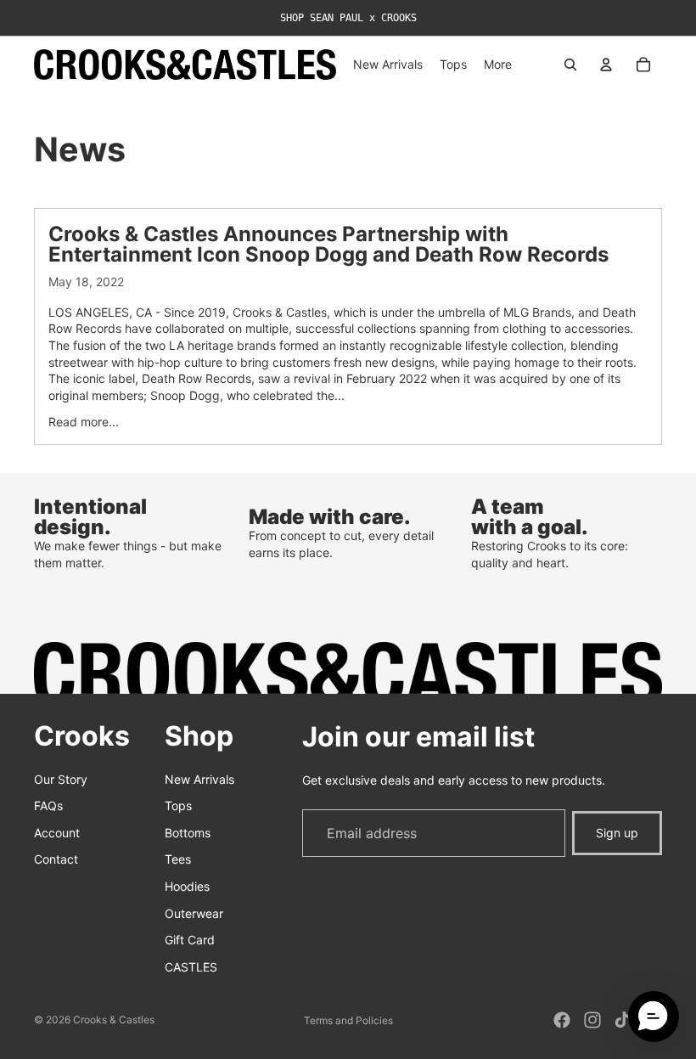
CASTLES (191, 967)
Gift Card (190, 939)
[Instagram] (592, 1020)
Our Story (60, 779)
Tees (178, 859)
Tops (178, 805)
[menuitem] (497, 64)
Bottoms (187, 832)
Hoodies (187, 886)
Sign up (617, 832)
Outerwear (194, 913)
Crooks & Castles (113, 1019)
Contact (56, 859)
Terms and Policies (348, 1020)
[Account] (606, 64)
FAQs (48, 805)
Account (57, 832)
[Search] (570, 64)
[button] (653, 1016)
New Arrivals (199, 779)
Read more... (83, 421)
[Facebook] (562, 1020)
